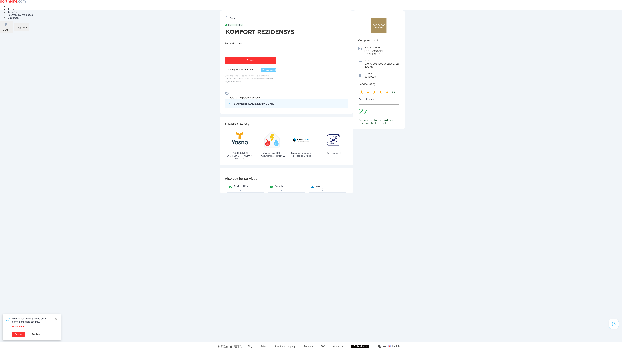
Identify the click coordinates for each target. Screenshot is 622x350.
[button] (6, 27)
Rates (263, 346)
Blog (250, 346)
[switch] (226, 69)
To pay (250, 60)
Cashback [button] (13, 18)
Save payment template (240, 69)
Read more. (18, 326)
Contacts (338, 346)
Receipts (308, 346)
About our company (285, 346)
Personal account (233, 43)
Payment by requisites (20, 15)
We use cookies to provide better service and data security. (29, 320)
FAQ (323, 346)
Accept (18, 334)
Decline (36, 334)
